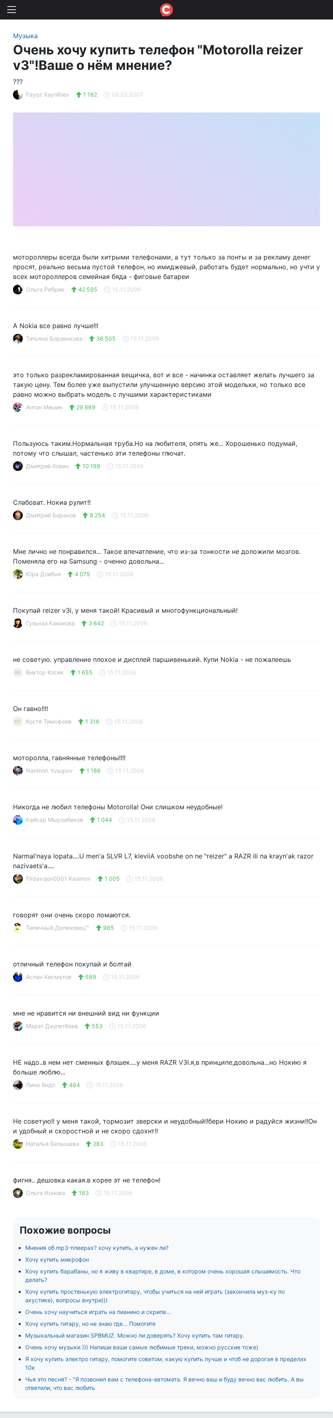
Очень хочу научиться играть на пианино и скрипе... (98, 1311)
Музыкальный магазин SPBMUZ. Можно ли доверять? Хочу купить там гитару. (134, 1335)
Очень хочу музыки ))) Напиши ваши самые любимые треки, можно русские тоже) (141, 1347)
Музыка (25, 36)
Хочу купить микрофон (57, 1259)
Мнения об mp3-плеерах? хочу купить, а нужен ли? (97, 1247)
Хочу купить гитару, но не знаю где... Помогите (90, 1323)
